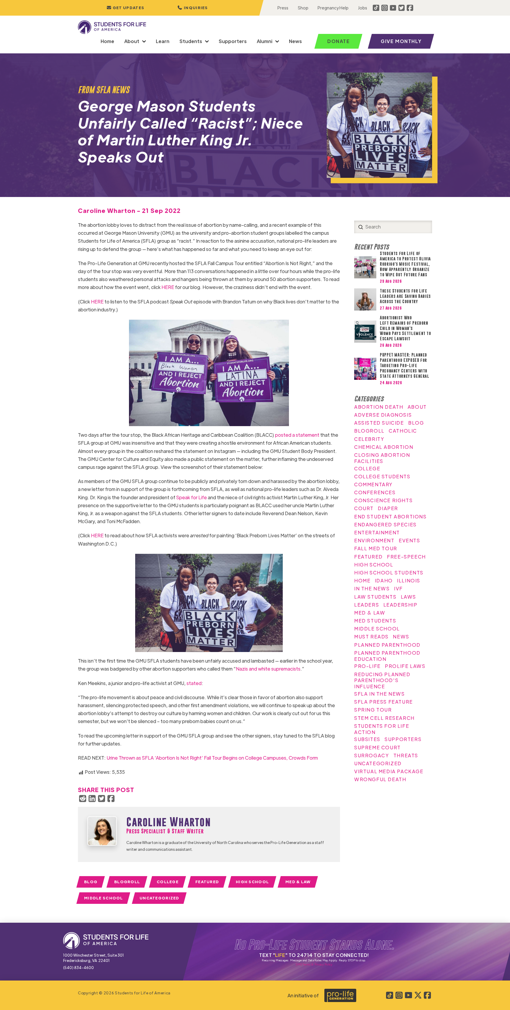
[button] (192, 7)
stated (194, 683)
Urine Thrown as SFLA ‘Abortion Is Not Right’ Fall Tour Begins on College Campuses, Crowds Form (212, 758)
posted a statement (297, 435)
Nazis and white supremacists (268, 669)
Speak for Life (191, 497)
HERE (167, 287)
